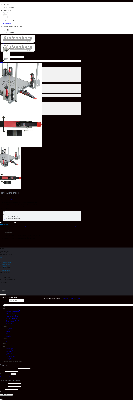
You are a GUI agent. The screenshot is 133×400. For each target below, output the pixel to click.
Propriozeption (22, 44)
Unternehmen (9, 328)
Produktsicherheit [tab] (9, 232)
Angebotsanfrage (10, 350)
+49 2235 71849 (6, 264)
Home (4, 306)
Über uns (5, 326)
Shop (4, 308)
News (7, 341)
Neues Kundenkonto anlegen (6, 394)
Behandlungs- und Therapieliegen (13, 310)
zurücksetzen (6, 220)
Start (1, 44)
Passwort (2, 371)
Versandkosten (11, 200)
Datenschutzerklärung (35, 392)
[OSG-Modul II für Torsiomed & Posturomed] (6, 52)
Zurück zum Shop (7, 23)
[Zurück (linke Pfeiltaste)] (0, 399)
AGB (79, 298)
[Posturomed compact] (6, 59)
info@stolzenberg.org (5, 270)
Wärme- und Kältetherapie (12, 316)
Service (4, 343)
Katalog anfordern (10, 348)
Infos (4, 346)
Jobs (6, 333)
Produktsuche (6, 300)
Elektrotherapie (9, 323)
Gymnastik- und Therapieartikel (10, 44)
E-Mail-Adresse (4, 386)
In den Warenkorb (4, 224)
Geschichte (8, 330)
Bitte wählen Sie (7, 215)
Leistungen (8, 335)
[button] (7, 10)
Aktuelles (5, 338)
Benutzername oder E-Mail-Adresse (8, 368)
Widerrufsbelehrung (10, 356)
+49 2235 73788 (6, 266)
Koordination (33, 226)
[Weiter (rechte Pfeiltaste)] (1, 399)
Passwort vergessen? (5, 377)
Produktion (8, 331)
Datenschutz (73, 298)
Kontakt (5, 345)
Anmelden (14, 374)
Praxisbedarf (8, 325)
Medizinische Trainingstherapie (13, 311)
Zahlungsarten (9, 351)
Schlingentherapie (10, 321)
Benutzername (4, 383)
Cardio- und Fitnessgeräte (11, 313)
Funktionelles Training (11, 315)
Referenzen (8, 336)
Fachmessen (8, 340)
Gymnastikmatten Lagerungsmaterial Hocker (16, 320)
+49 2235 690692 (6, 263)
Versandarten (9, 353)
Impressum (65, 298)
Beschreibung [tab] (8, 231)
